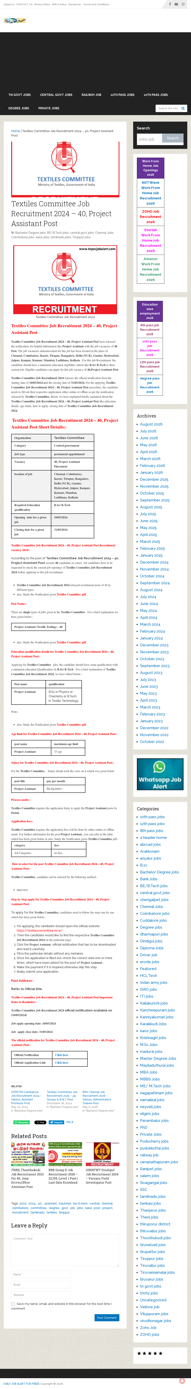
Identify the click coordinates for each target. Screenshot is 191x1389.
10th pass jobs (156, 95)
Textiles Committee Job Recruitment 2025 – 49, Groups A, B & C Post (62, 1096)
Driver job (148, 955)
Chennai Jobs (104, 232)
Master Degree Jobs (158, 1058)
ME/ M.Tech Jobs (155, 1086)
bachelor (65, 1203)
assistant (50, 1203)
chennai (107, 1203)
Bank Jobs (149, 879)
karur (88, 1208)
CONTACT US (24, 4)
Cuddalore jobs (153, 920)
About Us (9, 4)
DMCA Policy (59, 4)
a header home (153, 837)
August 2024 (151, 590)
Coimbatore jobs (23, 237)
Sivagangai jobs (153, 1182)
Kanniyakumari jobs (156, 1017)
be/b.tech (80, 1203)
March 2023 (150, 707)
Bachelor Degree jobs (30, 232)
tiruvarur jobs (151, 1279)
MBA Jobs (148, 1072)
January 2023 (151, 721)
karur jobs (42, 237)
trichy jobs (149, 1293)
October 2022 (152, 741)
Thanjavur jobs (153, 1210)
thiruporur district (155, 1224)
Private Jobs (48, 108)
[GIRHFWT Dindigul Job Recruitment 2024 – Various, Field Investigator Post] (102, 1154)
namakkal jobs (152, 1100)
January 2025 (151, 555)
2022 (22, 1203)
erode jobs (149, 962)
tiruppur (64, 1212)
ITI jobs (146, 996)
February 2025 (152, 548)
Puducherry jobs (154, 1141)
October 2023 (152, 659)
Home (15, 131)
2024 (32, 1203)
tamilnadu (37, 1212)
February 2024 (152, 631)
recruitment (20, 1212)
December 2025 (154, 479)
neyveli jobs (150, 1107)
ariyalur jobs (150, 858)
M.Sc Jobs (148, 1044)
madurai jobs (151, 1051)
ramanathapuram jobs (159, 1162)
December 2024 (154, 562)
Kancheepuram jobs (157, 1010)
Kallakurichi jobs (154, 1003)
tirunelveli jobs (153, 1245)
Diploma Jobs (152, 948)
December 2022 (154, 728)
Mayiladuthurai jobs (157, 1065)
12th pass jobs (122, 95)
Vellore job (149, 1307)
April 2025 (148, 534)
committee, (39, 1208)
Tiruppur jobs (81, 237)
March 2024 (150, 624)
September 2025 (154, 500)
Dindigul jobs (151, 941)
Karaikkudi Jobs (153, 1024)
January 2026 (151, 472)
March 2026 (150, 458)
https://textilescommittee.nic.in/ (40, 930)
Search (183, 108)
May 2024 (148, 610)
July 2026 (148, 431)
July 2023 (148, 679)
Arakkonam (149, 851)
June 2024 (149, 603)
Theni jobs (149, 1217)
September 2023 (155, 666)
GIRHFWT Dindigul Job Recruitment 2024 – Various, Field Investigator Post (102, 1176)
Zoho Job (148, 1327)
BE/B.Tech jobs (58, 232)
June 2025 (149, 521)
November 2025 (154, 486)
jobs (80, 1208)
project (107, 1208)
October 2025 (152, 493)
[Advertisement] (95, 60)
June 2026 (149, 438)
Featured (148, 968)
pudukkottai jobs (154, 1148)
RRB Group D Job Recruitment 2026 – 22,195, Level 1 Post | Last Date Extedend (63, 1176)
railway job (91, 95)
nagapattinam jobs (156, 1093)
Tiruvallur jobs (152, 1265)
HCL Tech (148, 975)
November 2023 (154, 652)
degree (54, 1208)
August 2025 (151, 507)
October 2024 (152, 576)
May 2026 (148, 445)
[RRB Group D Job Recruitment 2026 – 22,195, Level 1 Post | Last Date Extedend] (65, 1154)
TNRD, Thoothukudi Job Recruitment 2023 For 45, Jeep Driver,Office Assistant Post (27, 1178)
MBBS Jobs (150, 1079)
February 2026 (152, 465)
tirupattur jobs (152, 1251)
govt (65, 1208)
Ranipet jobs (151, 1169)
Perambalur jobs (154, 1120)
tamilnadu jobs (61, 237)
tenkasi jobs (150, 1203)
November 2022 (154, 735)
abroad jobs (150, 844)
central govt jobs (56, 95)
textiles (52, 1212)
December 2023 (154, 645)
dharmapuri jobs (154, 934)
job (72, 1208)
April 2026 (148, 452)
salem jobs (149, 1176)
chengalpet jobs (154, 899)
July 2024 (148, 597)
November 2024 (154, 569)
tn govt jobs (19, 95)
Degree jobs (18, 108)
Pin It (69, 1122)
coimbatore (20, 1208)
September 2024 (155, 583)
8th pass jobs (151, 830)
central (94, 1203)
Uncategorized (153, 1300)
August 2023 (151, 672)
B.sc (143, 865)
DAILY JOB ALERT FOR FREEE (22, 1383)
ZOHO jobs (149, 1334)
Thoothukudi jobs (155, 1238)
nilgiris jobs (149, 1113)
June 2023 (149, 686)
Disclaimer (74, 4)
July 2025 (148, 514)
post (97, 1208)
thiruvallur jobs (153, 1231)
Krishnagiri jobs (153, 1038)
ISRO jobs (148, 989)
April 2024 (148, 617)
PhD (143, 1127)
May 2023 (148, 693)
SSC (143, 1189)
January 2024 (151, 638)
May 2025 (148, 527)
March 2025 (150, 541)
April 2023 (148, 700)
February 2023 (152, 714)
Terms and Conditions (96, 4)
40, (40, 1203)
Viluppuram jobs (154, 1314)
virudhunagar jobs (155, 1320)
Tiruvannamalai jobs (157, 1272)
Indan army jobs (153, 982)
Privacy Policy (42, 4)
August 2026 (151, 424)
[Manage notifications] (182, 1381)
